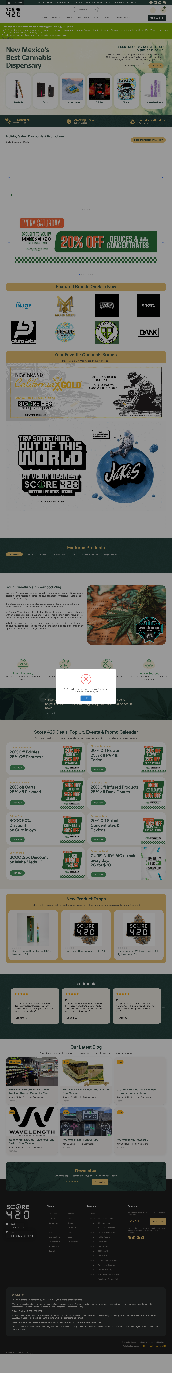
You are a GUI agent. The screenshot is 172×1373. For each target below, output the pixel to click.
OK (86, 698)
